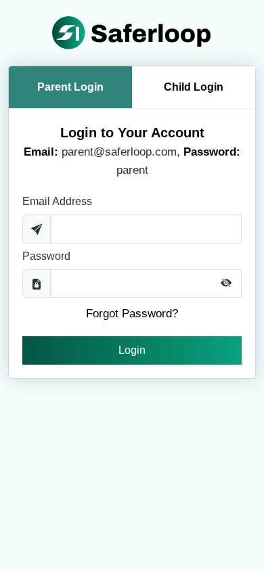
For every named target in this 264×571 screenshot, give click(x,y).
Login (132, 350)
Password (46, 256)
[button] (231, 282)
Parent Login (70, 87)
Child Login (193, 87)
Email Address (57, 201)
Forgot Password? (132, 313)
